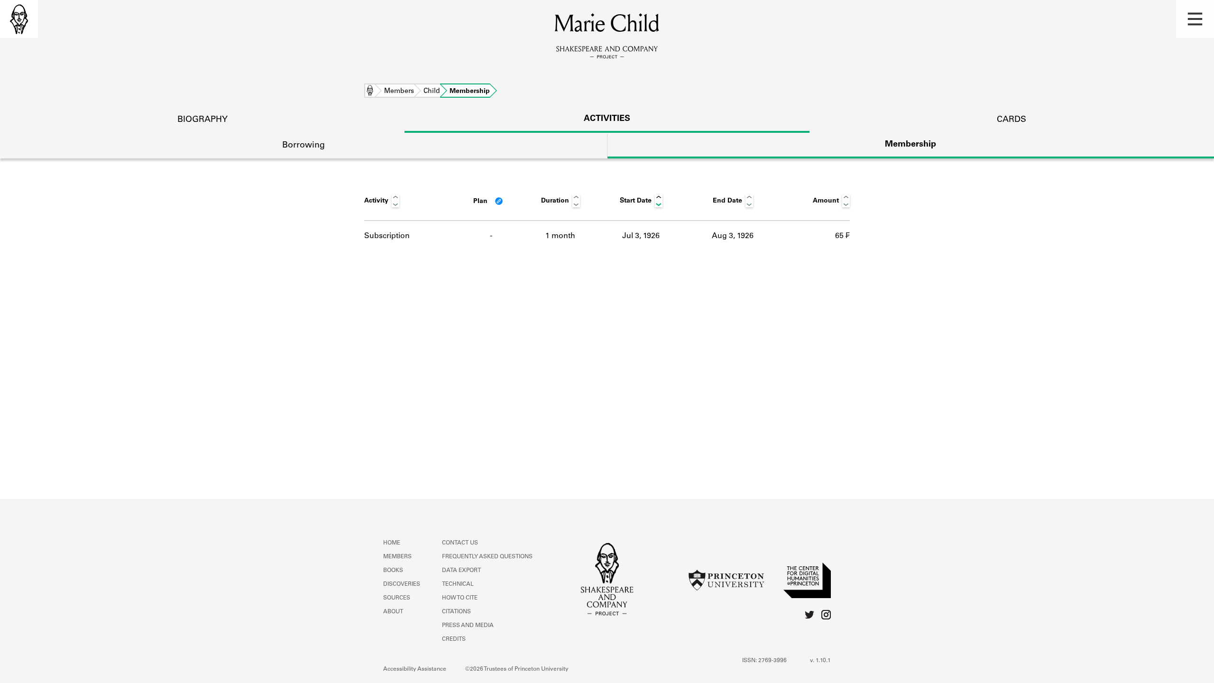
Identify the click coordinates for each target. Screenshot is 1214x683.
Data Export (461, 570)
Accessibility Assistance (414, 669)
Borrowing (303, 145)
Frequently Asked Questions (487, 557)
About (393, 612)
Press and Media (468, 625)
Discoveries (401, 584)
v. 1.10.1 (820, 661)
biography (202, 120)
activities (607, 119)
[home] (19, 19)
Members (399, 91)
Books (393, 570)
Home (370, 91)
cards (1011, 120)
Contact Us (460, 543)
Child (431, 91)
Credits (454, 639)
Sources (396, 598)
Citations (456, 612)
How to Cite (460, 598)
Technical (458, 584)
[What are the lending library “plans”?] (498, 201)
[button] (1195, 19)
